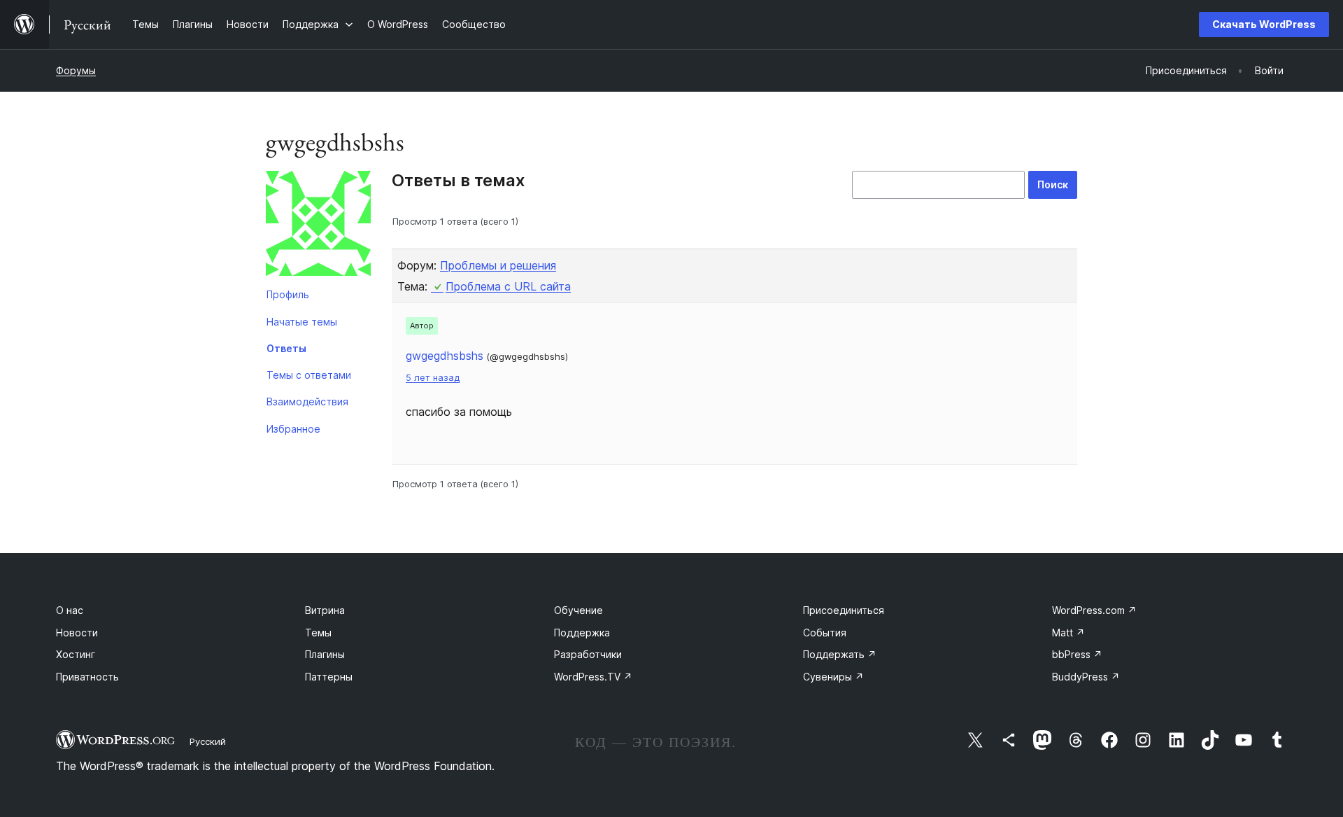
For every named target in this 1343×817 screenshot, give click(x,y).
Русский (208, 741)
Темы (318, 632)
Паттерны (329, 677)
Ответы (286, 348)
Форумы (76, 70)
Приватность (87, 677)
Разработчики (588, 654)
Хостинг (75, 654)
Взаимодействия (307, 401)
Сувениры (833, 677)
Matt (1068, 632)
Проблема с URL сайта (508, 286)
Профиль (288, 294)
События (824, 632)
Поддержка (582, 632)
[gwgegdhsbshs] (318, 226)
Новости (77, 632)
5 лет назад (433, 377)
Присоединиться (843, 610)
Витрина (325, 610)
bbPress (1077, 654)
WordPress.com (1094, 610)
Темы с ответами (309, 375)
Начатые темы (302, 322)
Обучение (578, 610)
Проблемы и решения (498, 265)
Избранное (293, 429)
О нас (69, 610)
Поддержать (839, 654)
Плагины (325, 654)
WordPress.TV (593, 677)
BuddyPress (1086, 677)
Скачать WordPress (1264, 24)
